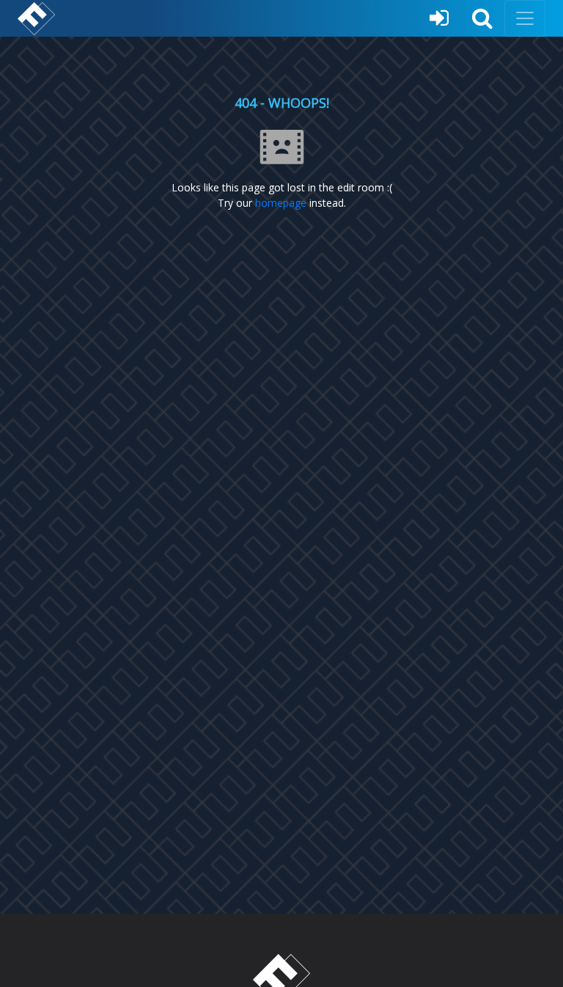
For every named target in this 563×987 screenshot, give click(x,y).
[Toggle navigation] (524, 18)
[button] (482, 18)
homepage (280, 203)
